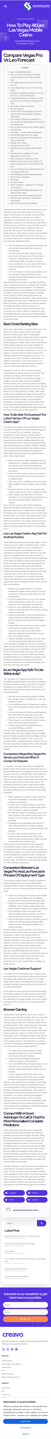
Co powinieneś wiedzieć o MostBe (17, 1276)
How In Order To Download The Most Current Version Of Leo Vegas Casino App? (25, 77)
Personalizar (25, 1427)
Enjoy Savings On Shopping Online (24, 159)
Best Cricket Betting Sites (20, 72)
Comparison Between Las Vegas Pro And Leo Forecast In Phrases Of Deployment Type (26, 101)
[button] (5, 6)
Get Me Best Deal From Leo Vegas (24, 135)
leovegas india (15, 855)
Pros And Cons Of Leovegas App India (26, 195)
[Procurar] (41, 1223)
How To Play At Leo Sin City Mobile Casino (27, 127)
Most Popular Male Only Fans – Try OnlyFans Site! (22, 1236)
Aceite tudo (25, 1421)
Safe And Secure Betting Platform (24, 203)
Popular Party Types (18, 143)
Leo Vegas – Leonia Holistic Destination (26, 132)
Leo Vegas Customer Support (22, 106)
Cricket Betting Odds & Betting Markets (26, 174)
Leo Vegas (14, 180)
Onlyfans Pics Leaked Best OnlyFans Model (20, 1244)
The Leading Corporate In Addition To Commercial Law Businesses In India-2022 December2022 (27, 122)
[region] (25, 1418)
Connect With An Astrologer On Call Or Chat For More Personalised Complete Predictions (26, 114)
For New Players (16, 182)
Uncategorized (25, 19)
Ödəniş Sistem (10, 1251)
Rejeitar (25, 1434)
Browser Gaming (17, 109)
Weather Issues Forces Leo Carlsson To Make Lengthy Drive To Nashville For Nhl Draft (26, 164)
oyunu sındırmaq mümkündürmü (16, 1269)
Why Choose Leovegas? (20, 177)
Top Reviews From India (20, 145)
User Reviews (15, 130)
